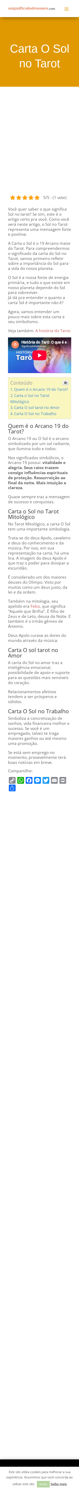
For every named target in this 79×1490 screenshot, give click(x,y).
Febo (35, 606)
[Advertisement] (39, 140)
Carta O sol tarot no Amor (37, 407)
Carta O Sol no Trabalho (35, 413)
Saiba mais (59, 1484)
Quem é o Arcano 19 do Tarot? (41, 389)
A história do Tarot (52, 330)
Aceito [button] (43, 1484)
